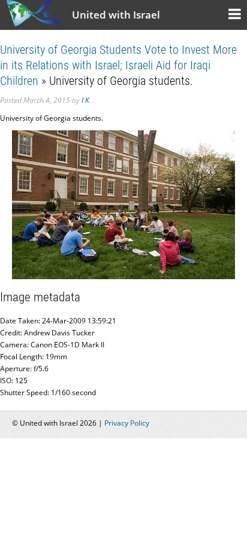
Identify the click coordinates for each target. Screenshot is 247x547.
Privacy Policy (126, 423)
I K (85, 100)
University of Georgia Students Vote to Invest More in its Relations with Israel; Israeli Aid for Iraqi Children (118, 65)
